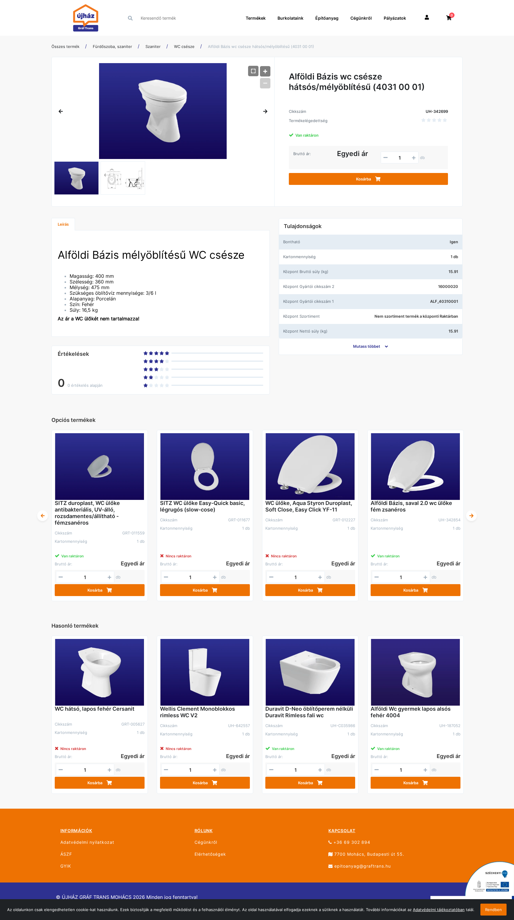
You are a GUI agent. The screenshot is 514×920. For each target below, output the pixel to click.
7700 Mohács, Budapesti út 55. (368, 854)
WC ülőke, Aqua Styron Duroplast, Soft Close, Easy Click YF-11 (308, 506)
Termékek (256, 18)
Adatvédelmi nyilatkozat (87, 842)
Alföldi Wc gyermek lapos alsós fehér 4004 (411, 712)
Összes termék (65, 46)
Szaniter (153, 46)
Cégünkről (361, 18)
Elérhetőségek (210, 854)
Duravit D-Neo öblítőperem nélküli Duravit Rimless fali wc (309, 712)
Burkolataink (290, 18)
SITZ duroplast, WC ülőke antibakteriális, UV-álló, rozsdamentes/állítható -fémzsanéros (87, 513)
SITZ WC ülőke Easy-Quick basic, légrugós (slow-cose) (202, 506)
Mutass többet (366, 346)
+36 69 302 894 (351, 842)
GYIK (65, 865)
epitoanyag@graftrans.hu (362, 865)
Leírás (63, 224)
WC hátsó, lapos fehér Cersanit (94, 709)
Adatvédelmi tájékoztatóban (439, 909)
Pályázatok (395, 18)
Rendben (493, 909)
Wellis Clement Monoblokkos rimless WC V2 (197, 712)
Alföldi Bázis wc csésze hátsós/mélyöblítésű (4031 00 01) (261, 46)
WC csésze (184, 46)
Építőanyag (327, 18)
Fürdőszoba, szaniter (112, 46)
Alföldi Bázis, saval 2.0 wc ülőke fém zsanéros (411, 506)
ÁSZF (66, 854)
